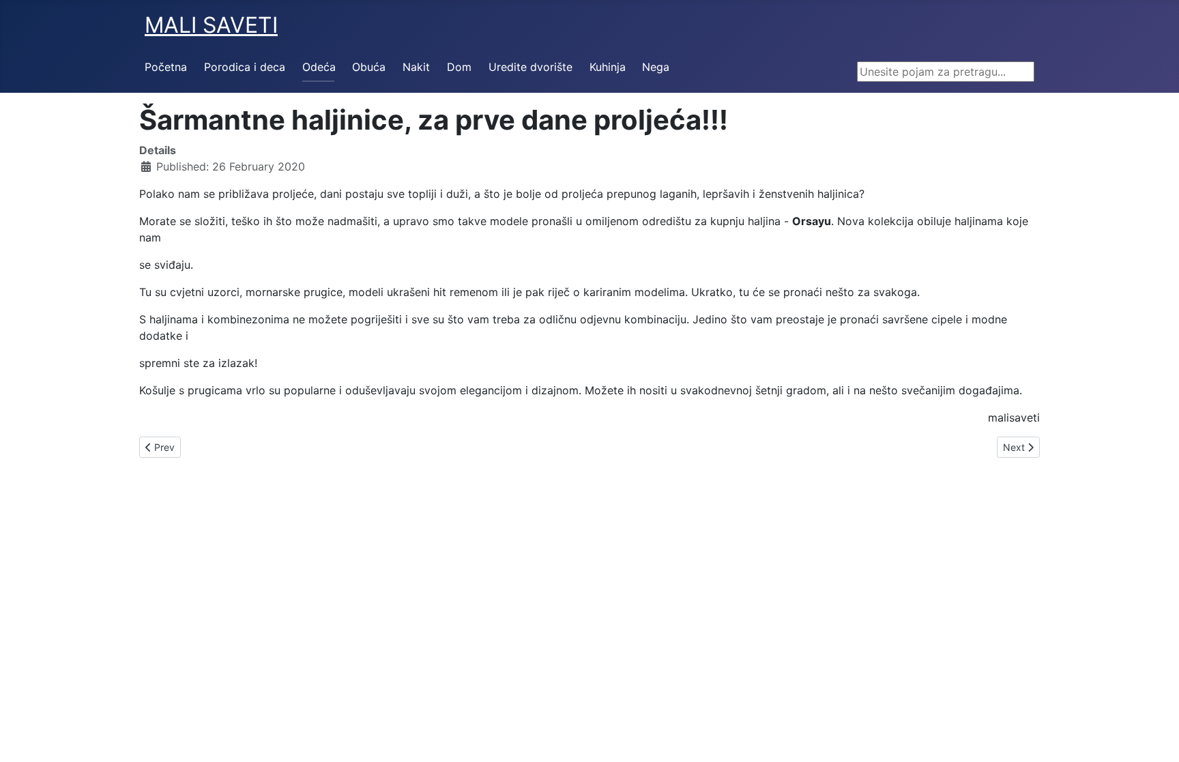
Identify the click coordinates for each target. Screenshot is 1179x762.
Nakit (416, 67)
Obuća (368, 67)
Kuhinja (608, 67)
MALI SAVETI (211, 25)
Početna (166, 67)
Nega (655, 67)
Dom (459, 67)
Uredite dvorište (530, 67)
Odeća (319, 67)
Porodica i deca (244, 67)
